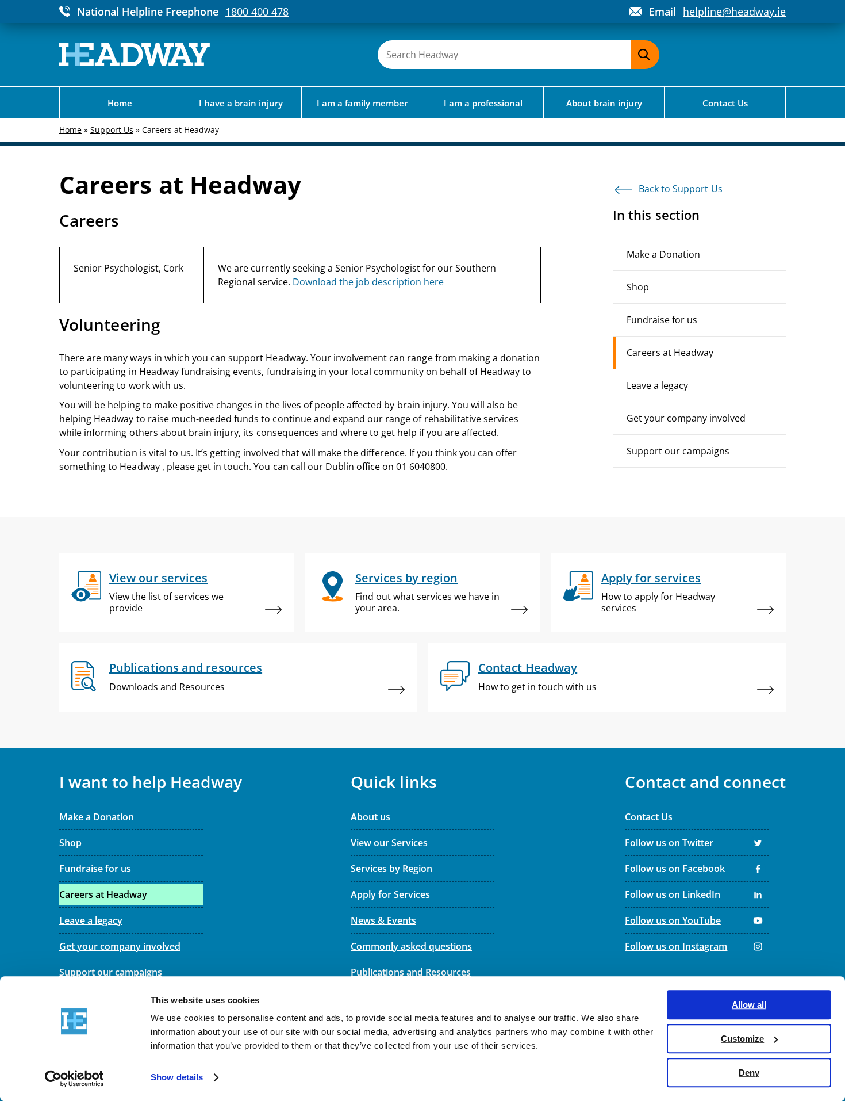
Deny (749, 1072)
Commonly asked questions (411, 946)
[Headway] (134, 54)
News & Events (383, 920)
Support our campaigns (678, 451)
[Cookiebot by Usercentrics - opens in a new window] (74, 1078)
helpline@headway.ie (734, 11)
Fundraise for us (662, 320)
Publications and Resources (411, 972)
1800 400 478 (257, 11)
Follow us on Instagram (676, 946)
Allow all (749, 1005)
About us (370, 817)
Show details (177, 1078)
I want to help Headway (150, 782)
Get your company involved (686, 418)
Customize (742, 1038)
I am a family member (362, 103)
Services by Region (391, 868)
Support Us (111, 129)
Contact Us (725, 103)
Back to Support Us (681, 188)
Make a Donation (663, 254)
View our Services (389, 842)
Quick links (394, 782)
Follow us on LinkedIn (672, 894)
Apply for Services (390, 894)
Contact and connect (705, 782)
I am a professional (483, 103)
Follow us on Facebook (675, 868)
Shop (638, 287)
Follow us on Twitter (669, 842)
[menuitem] (699, 353)
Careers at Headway (670, 352)
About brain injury (604, 103)
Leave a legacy (657, 385)
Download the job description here (368, 282)
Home (119, 103)
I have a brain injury (241, 103)
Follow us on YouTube (673, 920)
